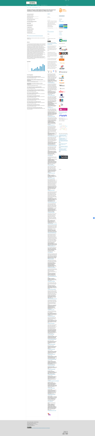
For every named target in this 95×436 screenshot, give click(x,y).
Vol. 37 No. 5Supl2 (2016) (35, 7)
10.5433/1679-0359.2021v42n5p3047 (52, 145)
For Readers (60, 32)
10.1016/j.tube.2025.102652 (51, 212)
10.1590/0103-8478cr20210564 (51, 374)
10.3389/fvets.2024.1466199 (51, 190)
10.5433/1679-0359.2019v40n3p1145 (52, 276)
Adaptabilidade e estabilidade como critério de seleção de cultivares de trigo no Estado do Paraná (63, 149)
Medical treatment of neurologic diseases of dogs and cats (63, 144)
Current (27, 5)
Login (68, 0)
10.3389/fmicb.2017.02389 (51, 309)
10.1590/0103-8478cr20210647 (51, 369)
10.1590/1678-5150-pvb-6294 (51, 316)
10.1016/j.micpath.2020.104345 (51, 267)
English (60, 20)
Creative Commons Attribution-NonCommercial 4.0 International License (52, 43)
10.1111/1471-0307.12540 (51, 334)
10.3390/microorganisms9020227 (52, 289)
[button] (61, 24)
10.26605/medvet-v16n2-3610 (51, 394)
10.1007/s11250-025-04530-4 (51, 95)
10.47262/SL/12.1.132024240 (51, 281)
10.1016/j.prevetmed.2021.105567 (52, 410)
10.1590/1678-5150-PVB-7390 (51, 349)
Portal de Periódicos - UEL (44, 5)
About (33, 5)
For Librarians (60, 34)
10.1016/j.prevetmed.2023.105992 (52, 359)
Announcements (38, 5)
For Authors (60, 33)
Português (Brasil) (61, 21)
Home (27, 7)
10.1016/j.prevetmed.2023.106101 (52, 339)
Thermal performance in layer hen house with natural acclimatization (63, 146)
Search (68, 5)
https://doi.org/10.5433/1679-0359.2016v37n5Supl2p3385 (35, 35)
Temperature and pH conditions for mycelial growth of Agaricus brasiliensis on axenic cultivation (63, 135)
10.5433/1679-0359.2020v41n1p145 (52, 202)
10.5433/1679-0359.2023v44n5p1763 (52, 298)
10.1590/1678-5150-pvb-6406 (51, 116)
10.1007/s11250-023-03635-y (51, 82)
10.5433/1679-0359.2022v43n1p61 (52, 232)
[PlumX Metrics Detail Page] (49, 414)
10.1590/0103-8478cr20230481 (51, 344)
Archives (30, 5)
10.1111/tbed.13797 (50, 155)
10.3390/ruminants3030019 (51, 323)
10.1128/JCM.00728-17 (50, 107)
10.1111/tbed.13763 (50, 252)
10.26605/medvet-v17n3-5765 (51, 354)
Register (66, 0)
